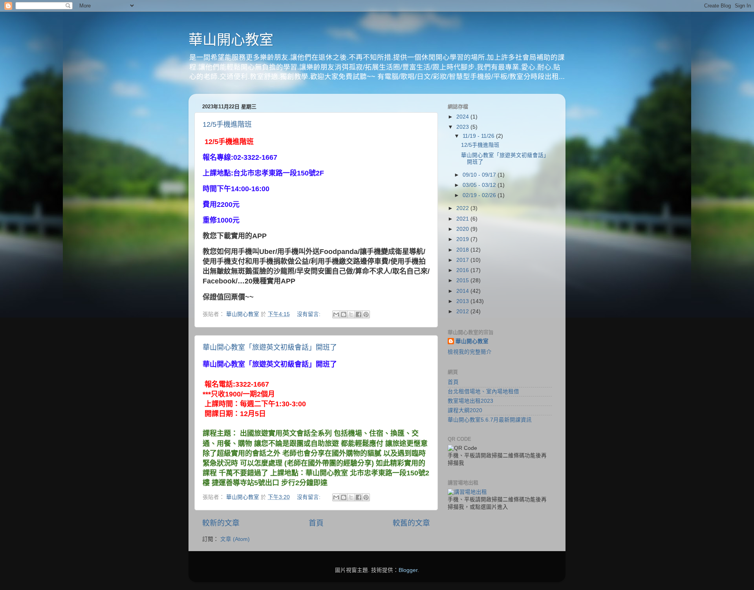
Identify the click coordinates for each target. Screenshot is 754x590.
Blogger (408, 570)
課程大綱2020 (465, 410)
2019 (463, 239)
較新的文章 (221, 523)
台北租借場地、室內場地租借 (483, 392)
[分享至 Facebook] (358, 314)
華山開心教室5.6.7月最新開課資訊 (490, 420)
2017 (463, 260)
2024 (463, 117)
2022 (463, 208)
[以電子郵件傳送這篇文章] (336, 314)
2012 (463, 311)
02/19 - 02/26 (480, 195)
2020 (463, 229)
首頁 (316, 523)
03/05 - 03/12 (480, 185)
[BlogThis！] (344, 314)
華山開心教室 (230, 40)
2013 (463, 301)
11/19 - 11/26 (479, 136)
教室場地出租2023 (470, 401)
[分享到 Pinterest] (366, 314)
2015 (463, 280)
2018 (463, 250)
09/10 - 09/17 (480, 175)
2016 (463, 270)
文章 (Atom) (235, 539)
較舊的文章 (411, 523)
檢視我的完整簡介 (470, 352)
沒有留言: (309, 314)
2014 (463, 291)
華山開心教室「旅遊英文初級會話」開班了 (270, 347)
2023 (463, 127)
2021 (463, 219)
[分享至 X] (351, 314)
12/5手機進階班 (227, 124)
